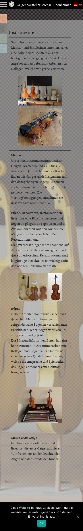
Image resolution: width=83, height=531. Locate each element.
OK (41, 523)
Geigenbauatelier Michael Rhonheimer (44, 5)
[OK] (77, 516)
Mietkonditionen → (37, 203)
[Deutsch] (75, 4)
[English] (80, 4)
